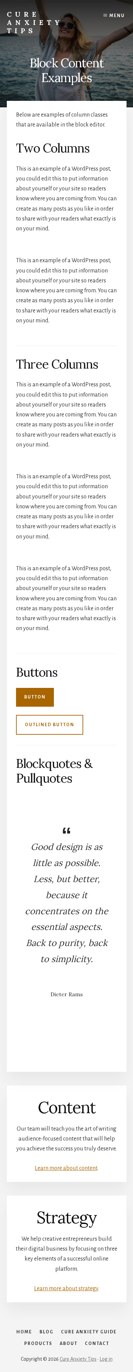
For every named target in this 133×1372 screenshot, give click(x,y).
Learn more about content (66, 1168)
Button (35, 697)
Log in (106, 1359)
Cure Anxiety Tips (35, 22)
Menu (117, 15)
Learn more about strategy (66, 1289)
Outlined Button (49, 724)
